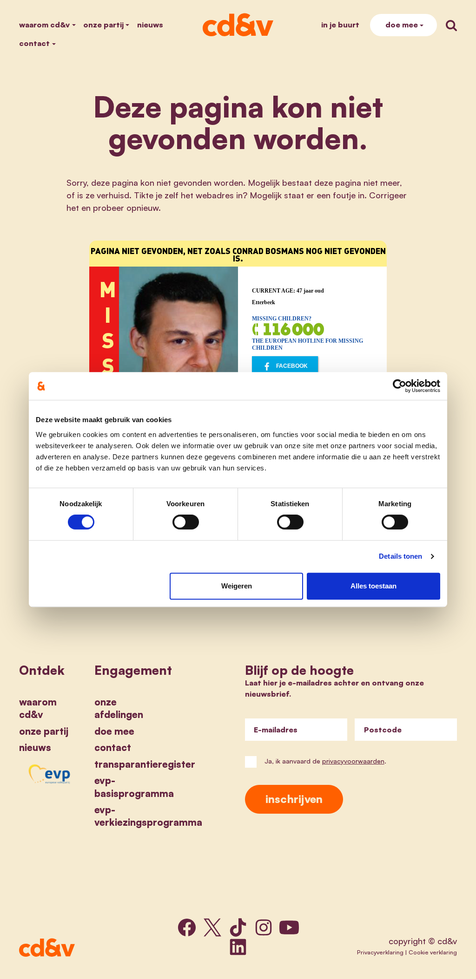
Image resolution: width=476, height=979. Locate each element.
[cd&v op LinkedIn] (238, 947)
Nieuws (150, 24)
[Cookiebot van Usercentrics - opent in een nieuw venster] (399, 386)
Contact (34, 43)
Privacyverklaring (380, 952)
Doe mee (401, 24)
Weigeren (236, 586)
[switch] (185, 522)
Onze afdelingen (118, 708)
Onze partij (103, 24)
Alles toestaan (373, 586)
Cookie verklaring (433, 952)
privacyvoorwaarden (353, 761)
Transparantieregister (144, 764)
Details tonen (400, 556)
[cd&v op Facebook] (187, 927)
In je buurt (340, 24)
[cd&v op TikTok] (238, 927)
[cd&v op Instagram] (263, 927)
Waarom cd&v (44, 24)
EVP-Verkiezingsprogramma (148, 815)
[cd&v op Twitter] (212, 927)
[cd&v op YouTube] (289, 927)
